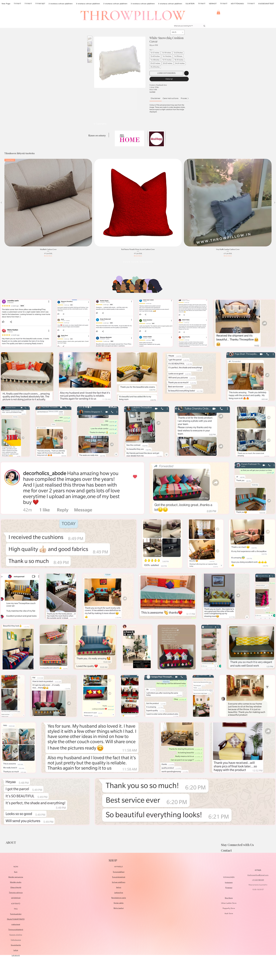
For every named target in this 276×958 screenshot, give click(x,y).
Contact (226, 850)
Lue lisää (152, 92)
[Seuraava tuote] (274, 202)
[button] (218, 12)
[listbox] (177, 32)
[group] (138, 208)
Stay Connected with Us (237, 845)
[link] (155, 98)
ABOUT (11, 842)
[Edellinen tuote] (1, 202)
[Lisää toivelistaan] (186, 73)
